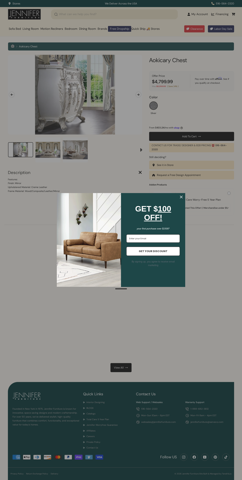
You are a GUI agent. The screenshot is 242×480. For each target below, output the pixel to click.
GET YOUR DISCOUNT (153, 251)
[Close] (181, 197)
